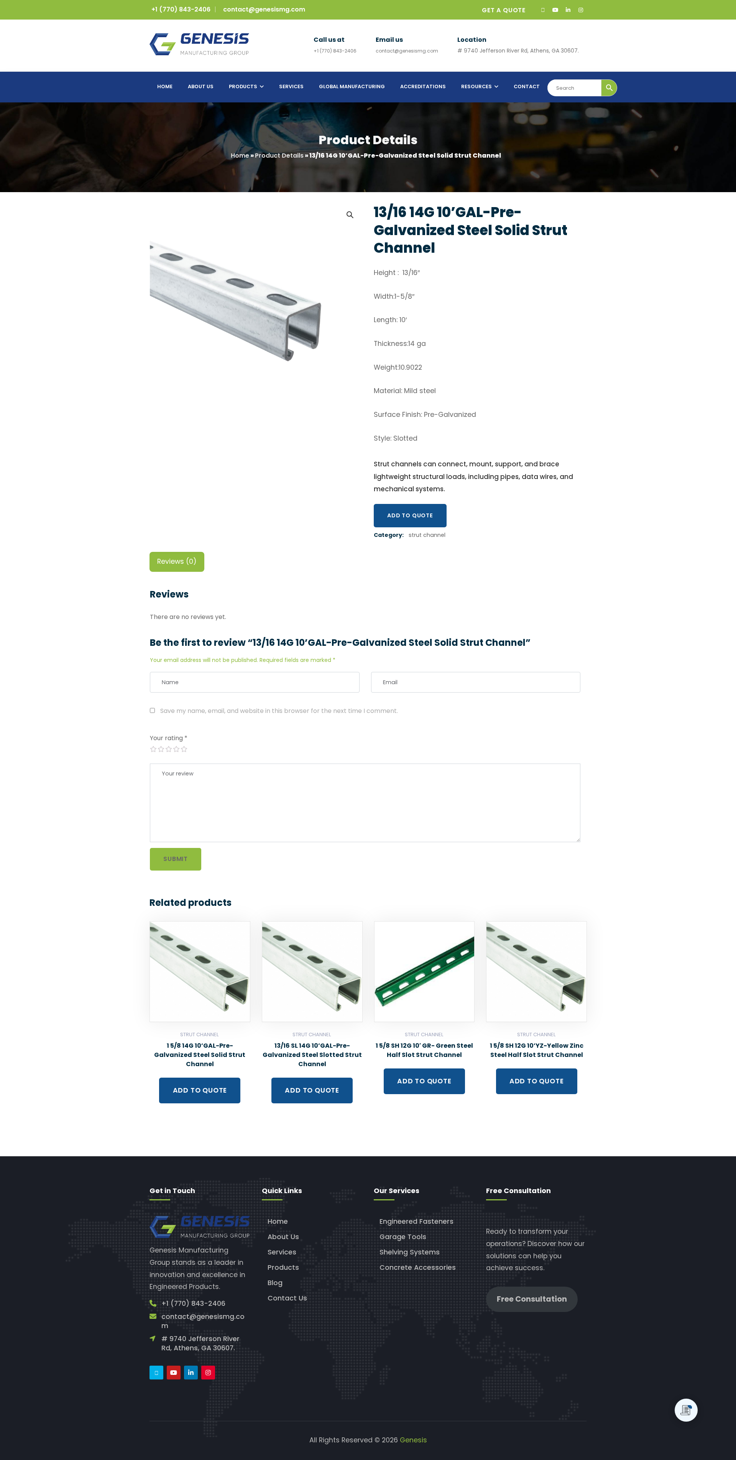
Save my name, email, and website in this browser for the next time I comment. (279, 710)
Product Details (279, 155)
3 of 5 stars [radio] (168, 749)
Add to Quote (410, 515)
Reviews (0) (177, 561)
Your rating (168, 738)
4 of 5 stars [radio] (176, 749)
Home (240, 155)
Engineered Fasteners (416, 1221)
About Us (283, 1236)
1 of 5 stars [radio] (153, 749)
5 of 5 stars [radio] (184, 749)
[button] (349, 214)
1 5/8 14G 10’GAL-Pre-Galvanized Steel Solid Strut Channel (199, 1054)
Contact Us (287, 1298)
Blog (275, 1282)
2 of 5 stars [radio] (161, 749)
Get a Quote (504, 10)
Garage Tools (403, 1236)
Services (282, 1252)
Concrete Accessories (418, 1267)
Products (283, 1267)
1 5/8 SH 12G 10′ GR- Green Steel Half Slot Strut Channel (424, 1050)
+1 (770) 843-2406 (180, 9)
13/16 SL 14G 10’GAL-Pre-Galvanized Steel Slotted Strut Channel (312, 1054)
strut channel (427, 535)
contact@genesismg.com (264, 9)
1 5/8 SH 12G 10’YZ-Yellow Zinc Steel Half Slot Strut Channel (536, 1050)
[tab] (177, 562)
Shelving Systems (410, 1252)
